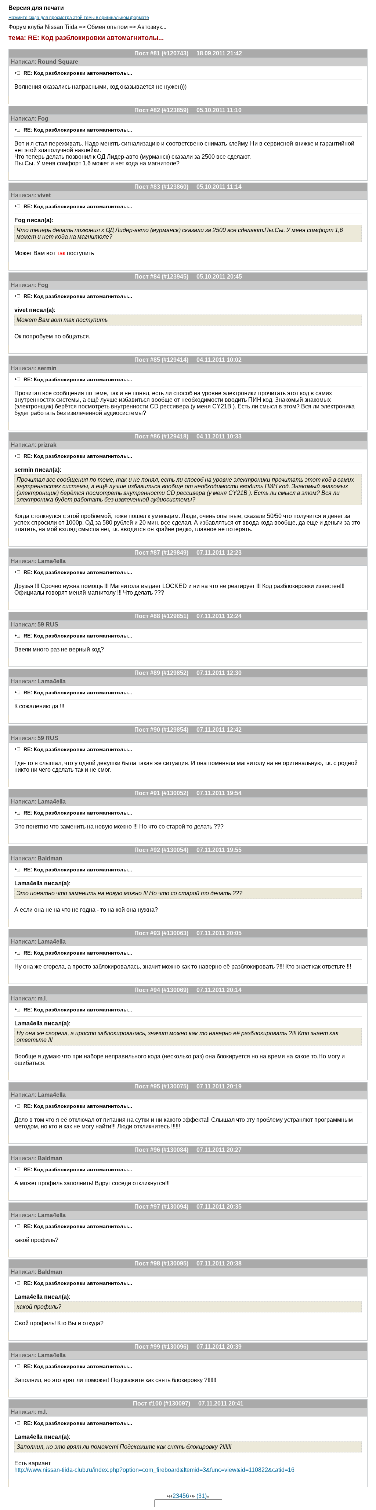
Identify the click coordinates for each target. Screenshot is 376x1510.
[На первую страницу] (168, 1496)
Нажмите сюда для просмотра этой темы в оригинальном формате (78, 17)
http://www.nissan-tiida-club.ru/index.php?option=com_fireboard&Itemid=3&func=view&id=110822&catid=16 (154, 1470)
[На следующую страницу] (190, 1496)
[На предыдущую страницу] (171, 1496)
